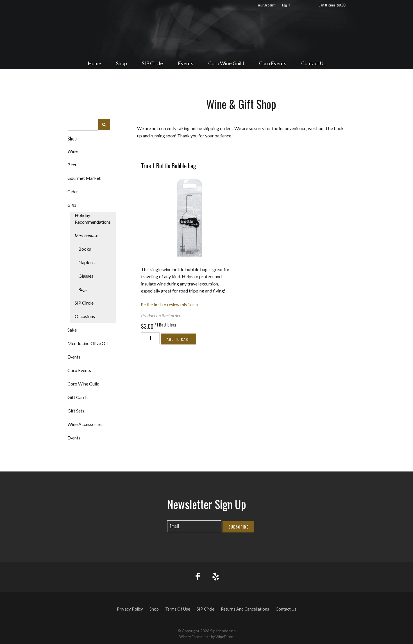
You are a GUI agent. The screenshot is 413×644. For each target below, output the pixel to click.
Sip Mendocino (206, 32)
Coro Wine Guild (226, 63)
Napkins (86, 262)
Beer (72, 164)
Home (94, 63)
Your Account (266, 5)
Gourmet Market (84, 178)
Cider (72, 191)
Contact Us (313, 63)
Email (162, 520)
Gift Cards (77, 397)
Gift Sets (75, 410)
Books (84, 248)
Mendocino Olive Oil (87, 343)
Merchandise (86, 235)
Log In (286, 5)
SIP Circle (152, 63)
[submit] (104, 124)
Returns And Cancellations (245, 609)
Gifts (71, 205)
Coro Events (272, 63)
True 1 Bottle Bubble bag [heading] (168, 165)
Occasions (85, 316)
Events (185, 63)
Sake (72, 329)
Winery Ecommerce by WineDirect (206, 636)
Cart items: (332, 5)
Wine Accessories (84, 424)
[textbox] (83, 125)
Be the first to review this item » (169, 304)
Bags (82, 289)
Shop (121, 63)
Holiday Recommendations (93, 218)
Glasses (85, 275)
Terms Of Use (177, 609)
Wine (72, 151)
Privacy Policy (130, 609)
